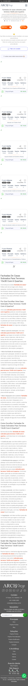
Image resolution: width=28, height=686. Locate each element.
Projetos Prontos (14, 624)
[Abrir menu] (26, 5)
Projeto (6, 78)
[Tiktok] (21, 590)
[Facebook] (6, 590)
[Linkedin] (10, 590)
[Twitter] (17, 590)
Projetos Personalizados (14, 636)
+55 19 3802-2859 (14, 600)
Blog (14, 627)
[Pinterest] (24, 590)
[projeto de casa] (14, 68)
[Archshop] (7, 5)
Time (14, 651)
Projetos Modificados (14, 639)
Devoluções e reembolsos (15, 678)
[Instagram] (3, 590)
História (14, 654)
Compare (14, 644)
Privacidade (4, 678)
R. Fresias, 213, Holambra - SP (14, 597)
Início (14, 622)
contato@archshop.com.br (14, 603)
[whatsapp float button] (24, 675)
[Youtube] (14, 590)
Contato (14, 659)
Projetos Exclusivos (14, 642)
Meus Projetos (14, 665)
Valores (14, 656)
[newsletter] (25, 615)
